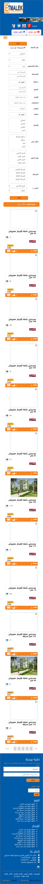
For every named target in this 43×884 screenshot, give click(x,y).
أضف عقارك (25, 876)
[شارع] (17, 146)
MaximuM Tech (35, 880)
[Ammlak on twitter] (19, 26)
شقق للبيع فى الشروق (26, 814)
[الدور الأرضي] (17, 153)
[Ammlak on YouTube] (24, 26)
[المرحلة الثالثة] (17, 176)
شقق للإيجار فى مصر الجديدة (24, 838)
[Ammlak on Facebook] (13, 26)
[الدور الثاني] (17, 159)
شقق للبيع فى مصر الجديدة (25, 812)
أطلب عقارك (8, 874)
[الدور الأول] (17, 156)
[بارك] (17, 143)
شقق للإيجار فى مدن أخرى (25, 846)
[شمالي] (17, 120)
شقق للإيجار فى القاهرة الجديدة (23, 833)
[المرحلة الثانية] (17, 172)
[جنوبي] (17, 127)
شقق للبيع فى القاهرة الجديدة (24, 808)
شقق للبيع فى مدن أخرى (26, 820)
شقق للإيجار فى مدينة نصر (25, 836)
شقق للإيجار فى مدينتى (26, 831)
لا (19, 82)
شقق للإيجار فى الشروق (26, 840)
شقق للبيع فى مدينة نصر (26, 810)
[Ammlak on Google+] (29, 26)
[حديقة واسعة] (17, 136)
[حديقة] (17, 140)
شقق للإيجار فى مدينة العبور (24, 844)
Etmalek (14, 880)
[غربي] (17, 130)
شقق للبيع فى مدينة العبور (25, 818)
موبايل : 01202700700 (28, 857)
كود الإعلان (35, 787)
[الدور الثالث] (17, 163)
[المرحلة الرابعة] (17, 179)
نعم (22, 82)
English (34, 26)
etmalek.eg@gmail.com (28, 862)
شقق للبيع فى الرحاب (27, 804)
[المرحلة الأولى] (17, 169)
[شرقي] (17, 123)
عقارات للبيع (28, 874)
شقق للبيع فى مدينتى (27, 806)
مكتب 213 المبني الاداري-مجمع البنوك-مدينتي (20, 855)
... (34, 748)
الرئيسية (37, 874)
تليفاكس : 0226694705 (28, 860)
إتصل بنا (17, 876)
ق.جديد (13, 48)
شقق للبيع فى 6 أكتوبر (26, 816)
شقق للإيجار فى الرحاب (27, 829)
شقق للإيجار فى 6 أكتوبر (26, 842)
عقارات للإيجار (18, 874)
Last (36, 748)
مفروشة (20, 48)
